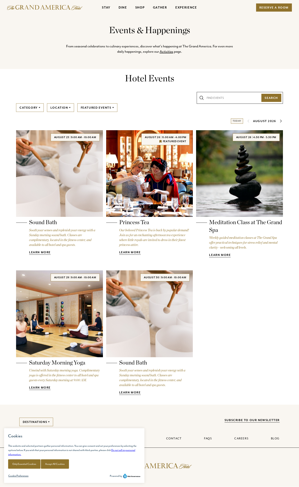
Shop (140, 7)
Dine (123, 7)
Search (271, 98)
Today (237, 121)
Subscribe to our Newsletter (252, 420)
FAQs (208, 438)
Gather (160, 7)
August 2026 (264, 121)
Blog (275, 438)
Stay (106, 7)
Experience (186, 7)
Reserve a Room (274, 7)
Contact (174, 438)
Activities (166, 51)
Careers (241, 438)
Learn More (40, 252)
